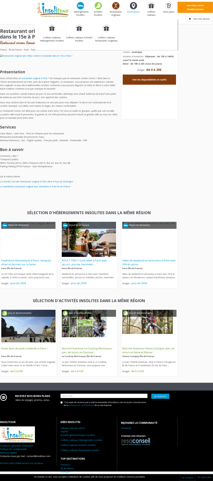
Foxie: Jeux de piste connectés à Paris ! (24, 348)
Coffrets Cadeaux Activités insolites (78, 445)
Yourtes (64, 431)
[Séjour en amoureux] (89, 239)
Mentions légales (8, 452)
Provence (65, 464)
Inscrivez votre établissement (195, 7)
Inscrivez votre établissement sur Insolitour (21, 463)
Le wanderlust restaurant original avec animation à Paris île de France (35, 186)
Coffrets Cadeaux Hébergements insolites (81, 440)
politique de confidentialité (81, 405)
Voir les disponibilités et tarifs (149, 79)
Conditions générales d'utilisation (16, 445)
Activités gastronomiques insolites (78, 435)
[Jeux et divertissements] (28, 325)
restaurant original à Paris (35, 78)
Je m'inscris (160, 396)
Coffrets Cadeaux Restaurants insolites (80, 450)
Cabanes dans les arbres (73, 428)
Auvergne (65, 471)
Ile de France (67, 468)
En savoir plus (204, 477)
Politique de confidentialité (13, 449)
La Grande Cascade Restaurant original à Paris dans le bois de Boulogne (36, 181)
